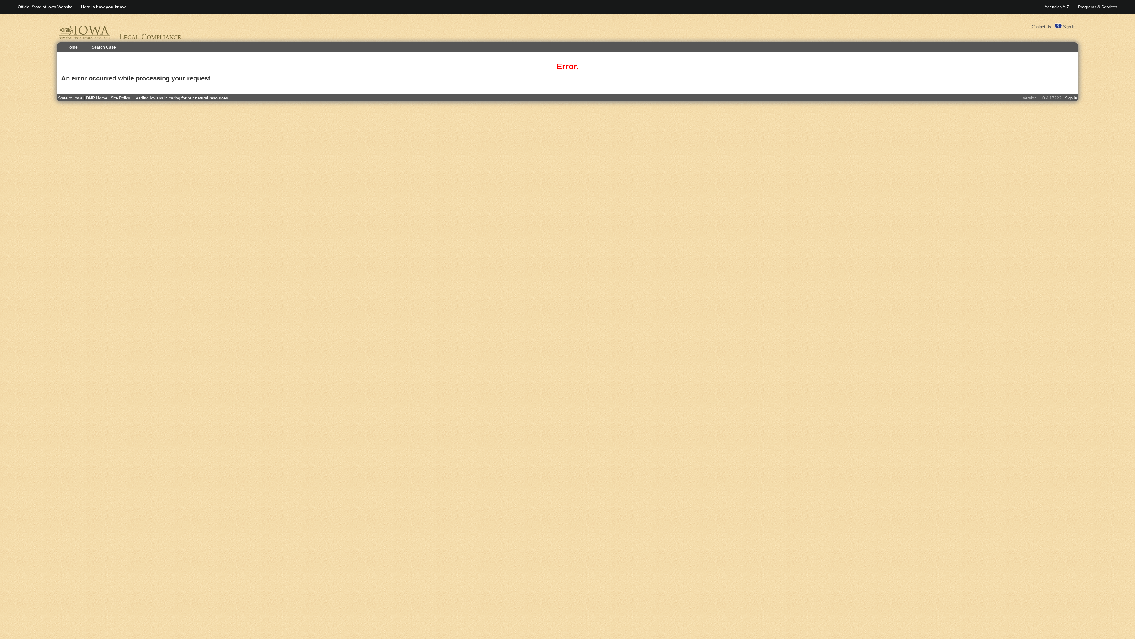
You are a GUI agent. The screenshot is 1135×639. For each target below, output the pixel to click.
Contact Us (1041, 27)
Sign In (1069, 27)
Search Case (104, 47)
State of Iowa (70, 98)
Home (72, 47)
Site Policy (120, 98)
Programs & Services (1097, 6)
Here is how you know (103, 6)
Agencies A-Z (1057, 6)
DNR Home (97, 98)
